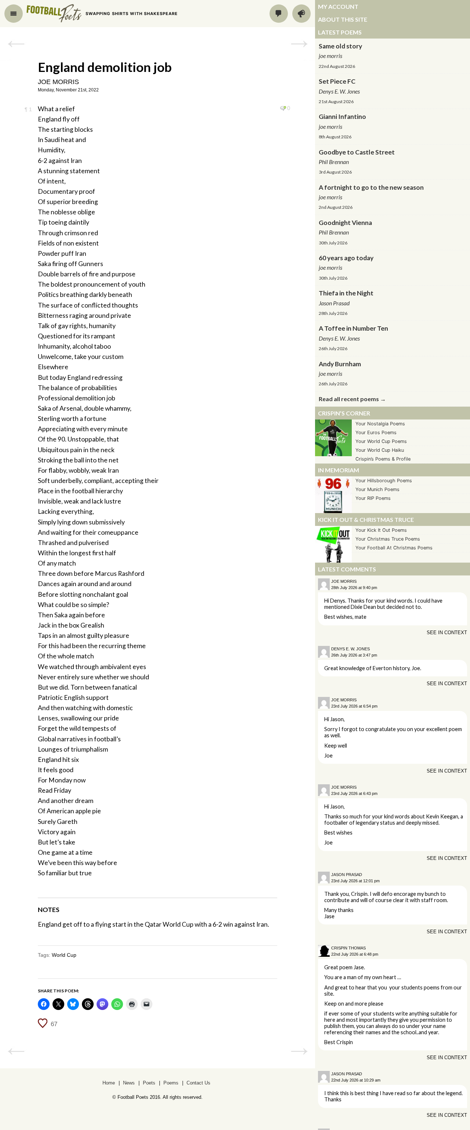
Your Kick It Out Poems (381, 530)
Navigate (13, 13)
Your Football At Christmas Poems (394, 548)
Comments (279, 13)
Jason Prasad (346, 874)
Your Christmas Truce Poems (387, 539)
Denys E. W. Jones (350, 649)
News (129, 1083)
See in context (447, 632)
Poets (149, 1083)
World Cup (64, 955)
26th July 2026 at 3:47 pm (354, 655)
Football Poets (54, 13)
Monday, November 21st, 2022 (68, 89)
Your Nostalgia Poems (380, 423)
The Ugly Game (16, 44)
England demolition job (105, 67)
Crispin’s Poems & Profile (383, 459)
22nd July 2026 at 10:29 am (355, 1080)
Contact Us (198, 1083)
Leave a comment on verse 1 (283, 108)
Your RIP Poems (373, 498)
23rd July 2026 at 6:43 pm (354, 793)
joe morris (58, 82)
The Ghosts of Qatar (299, 44)
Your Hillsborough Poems (383, 480)
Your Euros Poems (376, 432)
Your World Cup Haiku (379, 450)
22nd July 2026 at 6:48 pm (354, 954)
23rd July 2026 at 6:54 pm (354, 706)
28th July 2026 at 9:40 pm (354, 587)
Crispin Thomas (348, 948)
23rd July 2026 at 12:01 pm (355, 881)
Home (108, 1083)
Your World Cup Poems (381, 441)
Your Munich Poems (377, 489)
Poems (170, 1083)
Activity (301, 13)
